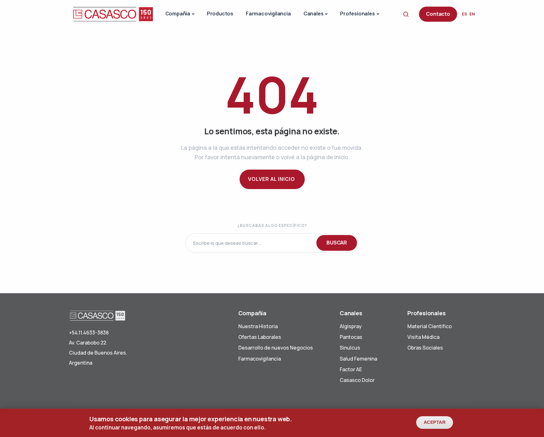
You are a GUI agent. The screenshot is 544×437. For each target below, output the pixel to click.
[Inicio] (113, 14)
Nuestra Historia (258, 326)
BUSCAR (336, 242)
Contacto (438, 13)
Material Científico (429, 326)
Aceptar (435, 422)
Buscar (407, 14)
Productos (220, 13)
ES (464, 14)
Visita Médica (423, 336)
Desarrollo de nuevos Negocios (275, 347)
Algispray (351, 326)
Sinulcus (350, 347)
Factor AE (351, 369)
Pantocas (351, 336)
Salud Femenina (358, 358)
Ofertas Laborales (259, 336)
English (472, 14)
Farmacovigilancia (268, 13)
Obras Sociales (425, 347)
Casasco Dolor (357, 380)
